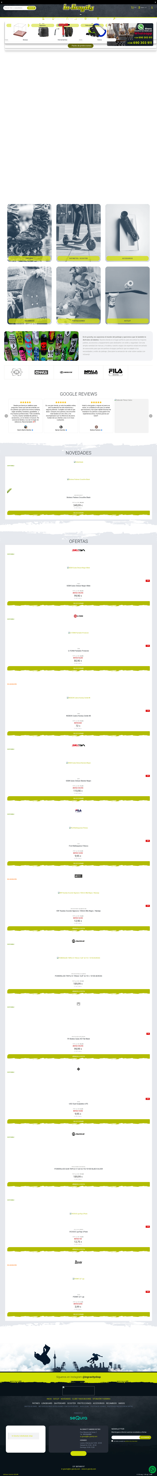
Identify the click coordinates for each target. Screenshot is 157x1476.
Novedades (78, 453)
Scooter (71, 1403)
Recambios (29, 321)
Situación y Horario (101, 1399)
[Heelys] (66, 372)
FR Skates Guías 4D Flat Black (78, 1039)
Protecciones (78, 321)
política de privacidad (131, 1441)
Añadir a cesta (78, 928)
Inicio (49, 1399)
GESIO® (16, 1474)
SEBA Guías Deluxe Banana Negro (78, 781)
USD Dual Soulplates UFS (78, 1104)
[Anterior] (6, 416)
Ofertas (78, 541)
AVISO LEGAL (84, 1406)
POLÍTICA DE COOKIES (98, 1406)
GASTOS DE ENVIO (30, 1406)
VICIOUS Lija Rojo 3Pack (78, 1232)
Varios (121, 1403)
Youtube (82, 1453)
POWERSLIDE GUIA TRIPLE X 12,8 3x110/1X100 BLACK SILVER (78, 1169)
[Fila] (116, 372)
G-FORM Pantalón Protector (78, 651)
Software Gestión (8, 1474)
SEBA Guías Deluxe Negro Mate (78, 586)
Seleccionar (78, 513)
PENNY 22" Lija (78, 1297)
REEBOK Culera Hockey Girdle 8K (78, 716)
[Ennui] (41, 372)
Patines (29, 258)
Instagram (78, 1453)
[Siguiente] (150, 416)
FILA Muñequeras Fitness (78, 846)
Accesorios (98, 1403)
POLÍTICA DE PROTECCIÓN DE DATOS (120, 1406)
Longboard (46, 1403)
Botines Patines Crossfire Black (78, 497)
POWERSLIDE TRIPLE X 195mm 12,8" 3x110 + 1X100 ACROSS (78, 976)
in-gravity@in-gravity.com (88, 1436)
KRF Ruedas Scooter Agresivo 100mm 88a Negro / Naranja (78, 911)
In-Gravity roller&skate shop (22, 1436)
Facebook (74, 1453)
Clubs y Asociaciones (81, 1399)
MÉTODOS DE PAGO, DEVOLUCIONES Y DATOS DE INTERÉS (58, 1406)
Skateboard (60, 1403)
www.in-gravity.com (88, 1469)
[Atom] (16, 372)
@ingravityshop (92, 1376)
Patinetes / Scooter (78, 258)
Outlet (56, 1399)
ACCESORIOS (127, 258)
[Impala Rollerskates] (91, 372)
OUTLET (127, 321)
